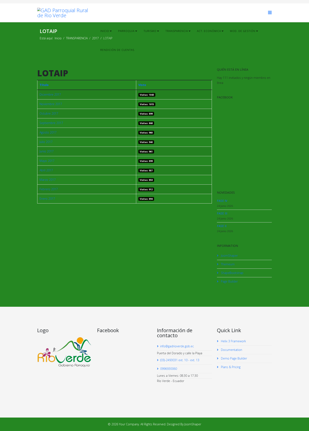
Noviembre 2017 (51, 104)
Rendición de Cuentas (117, 50)
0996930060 (168, 369)
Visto (142, 85)
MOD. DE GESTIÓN (242, 31)
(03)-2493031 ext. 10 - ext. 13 (179, 360)
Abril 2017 (46, 170)
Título (44, 85)
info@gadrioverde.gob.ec (177, 346)
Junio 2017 (47, 151)
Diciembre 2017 (50, 95)
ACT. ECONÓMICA (209, 31)
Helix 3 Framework (233, 341)
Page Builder (229, 281)
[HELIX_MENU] (270, 12)
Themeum (227, 264)
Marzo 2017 (48, 180)
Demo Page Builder (233, 358)
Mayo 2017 (47, 161)
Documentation (231, 350)
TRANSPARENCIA (176, 31)
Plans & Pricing (230, 367)
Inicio (104, 31)
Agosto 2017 (48, 132)
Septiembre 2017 (51, 123)
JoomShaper (229, 256)
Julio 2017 (46, 142)
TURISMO (150, 31)
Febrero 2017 (49, 189)
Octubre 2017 (49, 113)
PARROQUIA (126, 31)
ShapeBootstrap (231, 273)
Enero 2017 (47, 199)
